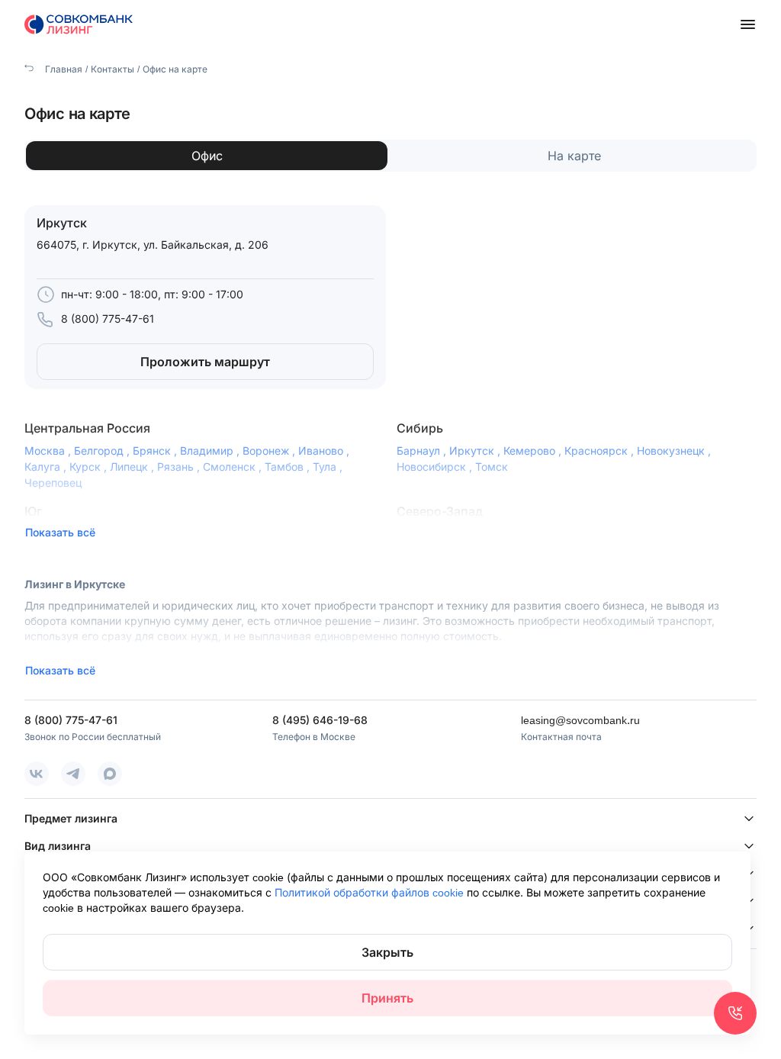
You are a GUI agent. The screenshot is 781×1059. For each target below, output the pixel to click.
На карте (574, 155)
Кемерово (533, 450)
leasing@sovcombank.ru (580, 719)
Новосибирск (436, 466)
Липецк (133, 466)
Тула (329, 466)
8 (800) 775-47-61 (107, 318)
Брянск (156, 450)
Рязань (180, 466)
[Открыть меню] (747, 24)
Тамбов (289, 466)
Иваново (325, 450)
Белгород (103, 450)
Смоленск (234, 466)
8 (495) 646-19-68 (320, 719)
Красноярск (600, 450)
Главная (62, 69)
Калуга (46, 466)
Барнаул (423, 450)
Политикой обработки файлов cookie (371, 892)
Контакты (112, 69)
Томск (491, 466)
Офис (207, 155)
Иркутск (476, 450)
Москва (49, 450)
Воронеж (270, 450)
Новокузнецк (675, 450)
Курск (89, 466)
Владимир (211, 450)
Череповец (53, 482)
